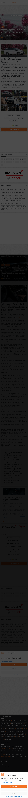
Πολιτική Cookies (9, 796)
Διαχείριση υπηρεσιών (7, 782)
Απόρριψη (14, 789)
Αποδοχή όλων (14, 786)
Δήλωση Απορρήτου (18, 796)
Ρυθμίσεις (14, 793)
